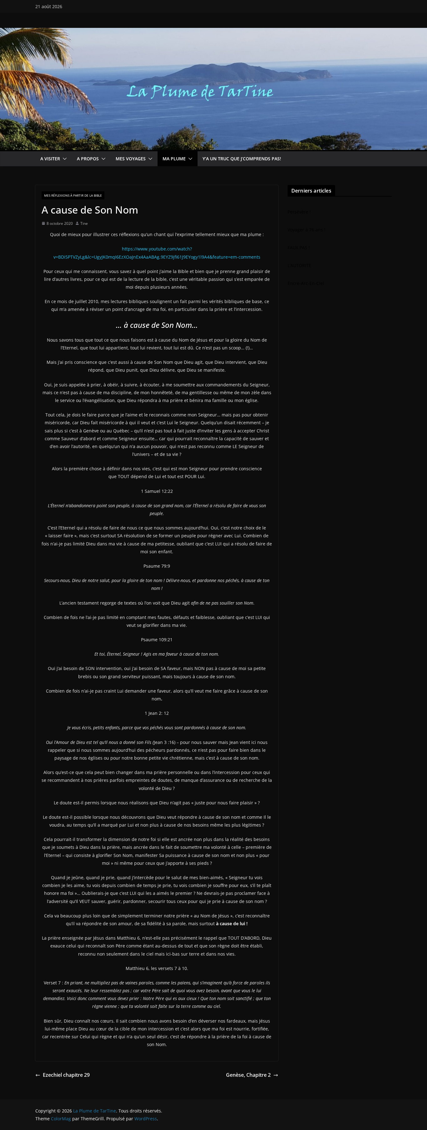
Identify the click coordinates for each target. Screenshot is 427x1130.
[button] (63, 158)
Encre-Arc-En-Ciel (306, 283)
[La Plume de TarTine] (213, 32)
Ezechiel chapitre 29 (66, 1074)
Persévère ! (299, 212)
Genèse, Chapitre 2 (248, 1074)
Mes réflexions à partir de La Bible (73, 195)
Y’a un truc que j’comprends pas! (242, 159)
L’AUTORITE (299, 265)
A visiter (50, 159)
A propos (88, 159)
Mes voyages (131, 159)
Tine (84, 223)
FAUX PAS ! (299, 247)
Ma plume (174, 159)
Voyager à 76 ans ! (306, 230)
